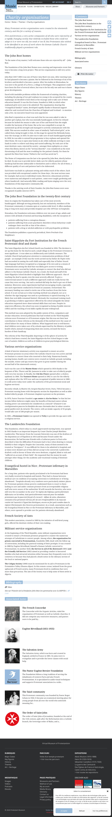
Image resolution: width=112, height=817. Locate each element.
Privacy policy (45, 799)
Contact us (44, 794)
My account (58, 2)
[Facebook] (109, 22)
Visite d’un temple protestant (52, 756)
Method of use (46, 784)
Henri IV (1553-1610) (83, 759)
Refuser (82, 811)
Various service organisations (87, 35)
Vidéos (7, 784)
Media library (52, 6)
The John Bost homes (83, 20)
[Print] (109, 31)
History (78, 94)
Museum (22, 6)
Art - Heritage (80, 101)
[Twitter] (109, 27)
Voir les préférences (100, 811)
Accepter (64, 811)
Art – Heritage (10, 767)
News (77, 6)
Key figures (79, 91)
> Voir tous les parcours (50, 759)
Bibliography (80, 58)
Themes (21, 22)
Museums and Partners (95, 6)
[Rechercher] (104, 2)
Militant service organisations (87, 52)
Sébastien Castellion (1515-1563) (88, 762)
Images (8, 781)
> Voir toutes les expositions (86, 772)
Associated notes (82, 61)
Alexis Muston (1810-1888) (85, 756)
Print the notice (86, 74)
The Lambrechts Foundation (86, 39)
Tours (30, 6)
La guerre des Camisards (85, 764)
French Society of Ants (84, 48)
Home (7, 22)
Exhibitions (39, 6)
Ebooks (8, 789)
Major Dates (80, 87)
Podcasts (8, 786)
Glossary (78, 67)
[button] (108, 791)
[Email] (109, 35)
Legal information (47, 797)
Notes (14, 22)
